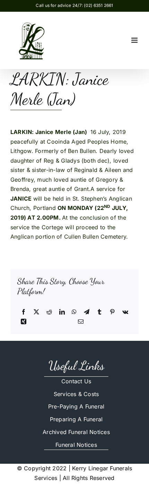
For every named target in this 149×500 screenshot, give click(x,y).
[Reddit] (49, 312)
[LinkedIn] (62, 312)
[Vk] (125, 312)
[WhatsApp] (74, 312)
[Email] (80, 322)
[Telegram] (86, 312)
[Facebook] (23, 312)
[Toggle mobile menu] (135, 40)
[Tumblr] (99, 312)
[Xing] (23, 322)
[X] (36, 312)
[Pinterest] (112, 312)
